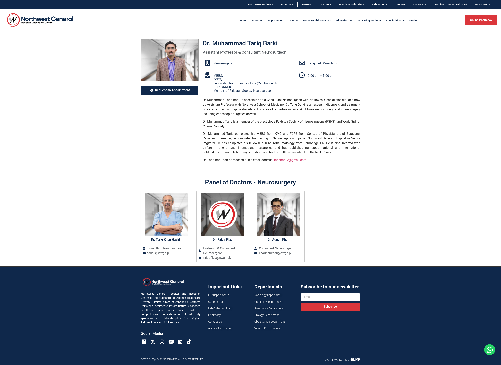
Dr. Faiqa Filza (223, 239)
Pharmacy (287, 4)
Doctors (293, 20)
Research (307, 4)
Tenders (400, 4)
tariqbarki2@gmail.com (290, 160)
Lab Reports (379, 4)
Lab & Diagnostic (367, 20)
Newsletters (482, 4)
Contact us (420, 4)
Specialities (393, 20)
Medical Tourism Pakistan (451, 4)
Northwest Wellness (260, 4)
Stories (413, 20)
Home (243, 20)
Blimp (355, 359)
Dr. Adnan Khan (278, 239)
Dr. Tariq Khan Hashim (167, 239)
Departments (276, 20)
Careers (326, 4)
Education (342, 20)
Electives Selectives (351, 4)
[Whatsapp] (489, 349)
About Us (257, 20)
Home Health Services (317, 20)
